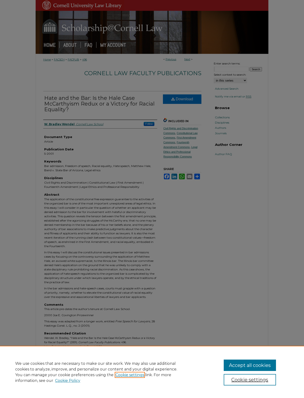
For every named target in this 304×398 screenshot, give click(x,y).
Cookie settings (129, 375)
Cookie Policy (67, 380)
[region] (152, 372)
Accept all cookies (250, 365)
